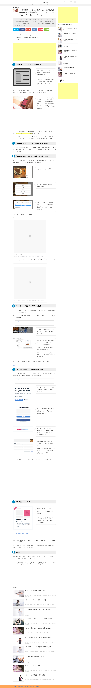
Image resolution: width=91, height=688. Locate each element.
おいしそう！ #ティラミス (19, 254)
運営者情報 (37, 686)
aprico (15, 256)
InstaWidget (17, 321)
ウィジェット (20, 686)
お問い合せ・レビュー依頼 (29, 686)
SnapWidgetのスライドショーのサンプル (22, 533)
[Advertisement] (34, 52)
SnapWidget (17, 379)
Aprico (45, 2)
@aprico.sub (15, 365)
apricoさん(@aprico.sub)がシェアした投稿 (22, 300)
